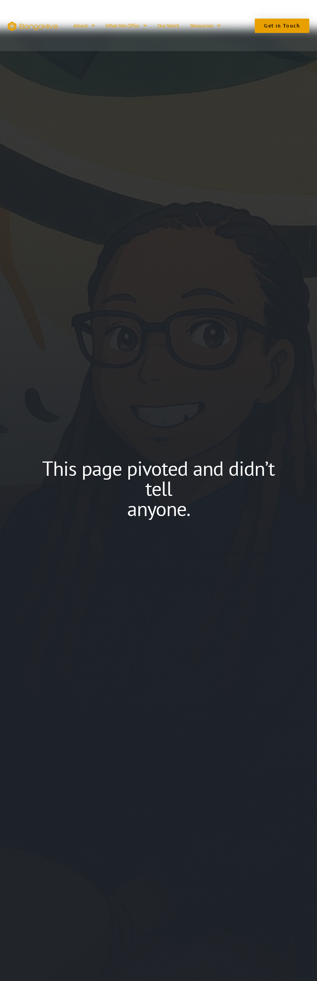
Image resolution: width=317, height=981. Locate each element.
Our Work (168, 25)
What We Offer (123, 25)
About (80, 25)
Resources (201, 25)
